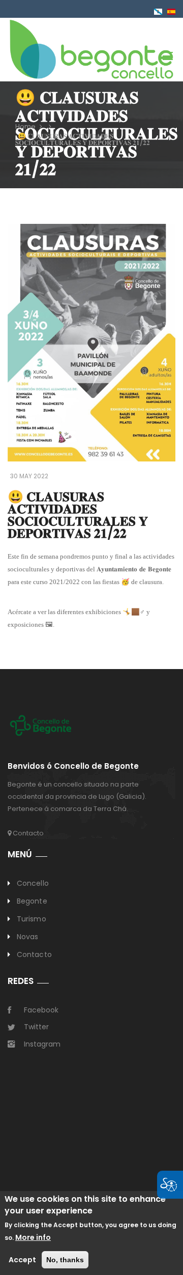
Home (25, 126)
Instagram (42, 1044)
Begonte (32, 901)
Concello (33, 883)
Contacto (27, 833)
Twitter (36, 1027)
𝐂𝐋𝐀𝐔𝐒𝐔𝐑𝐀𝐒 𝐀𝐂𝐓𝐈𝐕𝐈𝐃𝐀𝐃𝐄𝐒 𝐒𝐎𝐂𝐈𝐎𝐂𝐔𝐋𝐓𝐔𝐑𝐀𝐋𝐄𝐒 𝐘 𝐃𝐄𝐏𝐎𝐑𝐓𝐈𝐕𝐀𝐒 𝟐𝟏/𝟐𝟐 (82, 139)
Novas (28, 937)
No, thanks (65, 1260)
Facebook (41, 1010)
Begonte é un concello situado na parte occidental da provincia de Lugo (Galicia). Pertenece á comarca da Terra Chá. (77, 796)
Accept (22, 1260)
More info (33, 1237)
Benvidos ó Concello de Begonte (73, 766)
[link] (91, 49)
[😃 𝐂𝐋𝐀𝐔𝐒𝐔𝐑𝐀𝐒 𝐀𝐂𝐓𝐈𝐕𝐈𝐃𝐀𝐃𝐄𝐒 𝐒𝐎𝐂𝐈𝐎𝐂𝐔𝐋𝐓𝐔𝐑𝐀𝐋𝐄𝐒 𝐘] (171, 11)
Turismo (31, 919)
